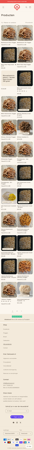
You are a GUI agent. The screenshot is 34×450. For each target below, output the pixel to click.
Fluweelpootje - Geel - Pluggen (23, 159)
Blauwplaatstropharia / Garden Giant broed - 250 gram (9, 78)
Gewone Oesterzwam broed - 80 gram (24, 206)
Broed (5, 337)
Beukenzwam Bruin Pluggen (8, 42)
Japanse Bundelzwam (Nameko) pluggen (23, 276)
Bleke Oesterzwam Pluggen (8, 113)
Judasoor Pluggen (6, 299)
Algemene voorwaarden (10, 358)
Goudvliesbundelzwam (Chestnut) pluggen (23, 230)
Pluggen (5, 333)
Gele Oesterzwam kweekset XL (8, 206)
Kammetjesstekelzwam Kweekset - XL (23, 300)
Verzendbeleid (7, 366)
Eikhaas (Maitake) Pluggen (8, 137)
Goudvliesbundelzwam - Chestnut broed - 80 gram (8, 253)
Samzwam (14, 448)
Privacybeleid (7, 362)
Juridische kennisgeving (9, 369)
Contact (5, 348)
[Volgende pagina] (21, 311)
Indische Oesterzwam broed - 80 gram (24, 253)
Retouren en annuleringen (10, 373)
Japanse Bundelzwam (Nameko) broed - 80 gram (8, 276)
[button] (3, 7)
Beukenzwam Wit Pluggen (24, 42)
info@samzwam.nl (8, 383)
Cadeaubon (6, 340)
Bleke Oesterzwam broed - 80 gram (24, 88)
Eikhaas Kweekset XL (23, 137)
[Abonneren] (26, 411)
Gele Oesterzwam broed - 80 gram (24, 183)
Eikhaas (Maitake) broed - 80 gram (24, 114)
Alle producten (7, 344)
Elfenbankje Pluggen (6, 159)
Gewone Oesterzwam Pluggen (7, 230)
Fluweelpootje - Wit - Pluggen (7, 183)
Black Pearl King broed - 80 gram (8, 65)
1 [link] (12, 311)
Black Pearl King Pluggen (24, 64)
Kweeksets (6, 329)
